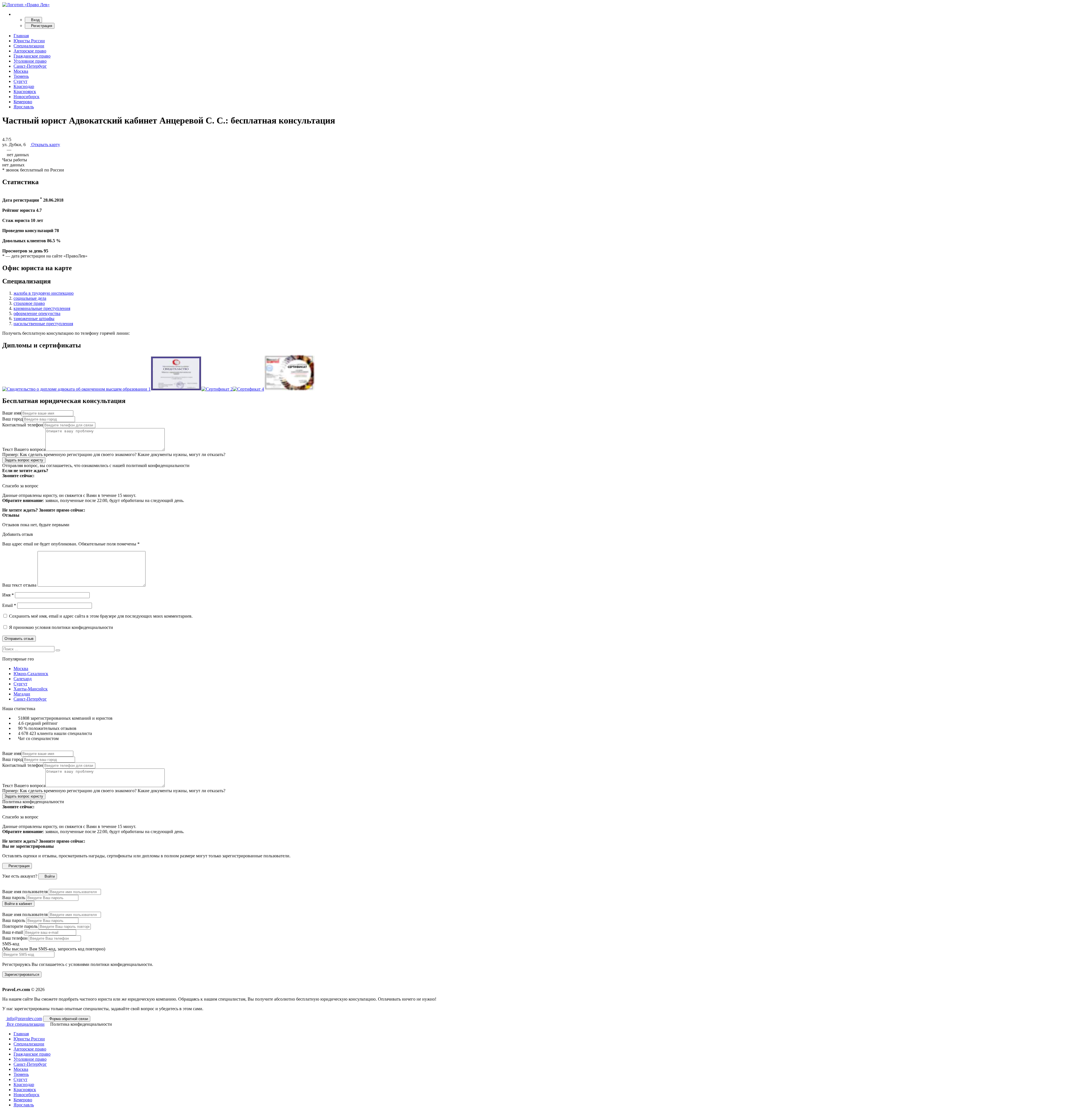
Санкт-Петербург (30, 66)
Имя (8, 595)
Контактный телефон (22, 424)
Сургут (20, 81)
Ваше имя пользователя (25, 891)
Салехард (23, 678)
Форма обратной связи (68, 1019)
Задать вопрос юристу (24, 460)
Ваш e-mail (12, 932)
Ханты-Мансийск (31, 688)
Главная (21, 35)
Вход (35, 20)
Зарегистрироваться (22, 974)
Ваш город (12, 419)
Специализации (29, 45)
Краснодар (24, 86)
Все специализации (25, 1024)
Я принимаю (60, 627)
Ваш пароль (13, 897)
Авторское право (30, 51)
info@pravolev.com (24, 1018)
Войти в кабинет (18, 904)
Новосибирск (26, 96)
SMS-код (53, 946)
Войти (49, 876)
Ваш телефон (15, 938)
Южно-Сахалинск (31, 673)
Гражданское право (32, 56)
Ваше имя (11, 413)
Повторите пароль (20, 926)
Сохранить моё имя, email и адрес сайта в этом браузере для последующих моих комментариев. (101, 616)
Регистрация (41, 26)
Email (9, 605)
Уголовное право (30, 61)
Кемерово (23, 101)
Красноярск (25, 91)
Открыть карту (45, 144)
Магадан (22, 694)
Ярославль (24, 106)
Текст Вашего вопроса (23, 449)
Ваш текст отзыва (19, 585)
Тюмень (21, 76)
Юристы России (29, 40)
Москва (21, 71)
